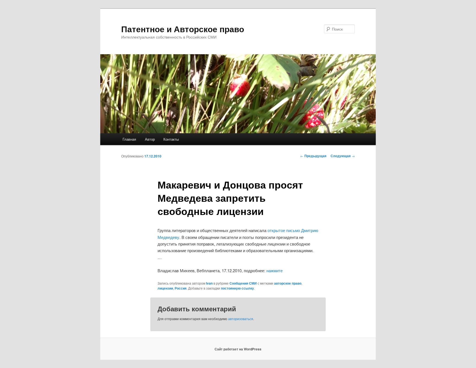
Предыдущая (313, 155)
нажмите (274, 270)
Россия (180, 288)
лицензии (165, 288)
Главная (129, 139)
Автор (150, 139)
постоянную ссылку (237, 288)
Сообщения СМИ (243, 283)
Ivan (209, 283)
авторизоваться (240, 318)
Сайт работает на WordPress (238, 349)
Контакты (171, 139)
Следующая (343, 155)
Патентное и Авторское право (182, 29)
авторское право (287, 283)
